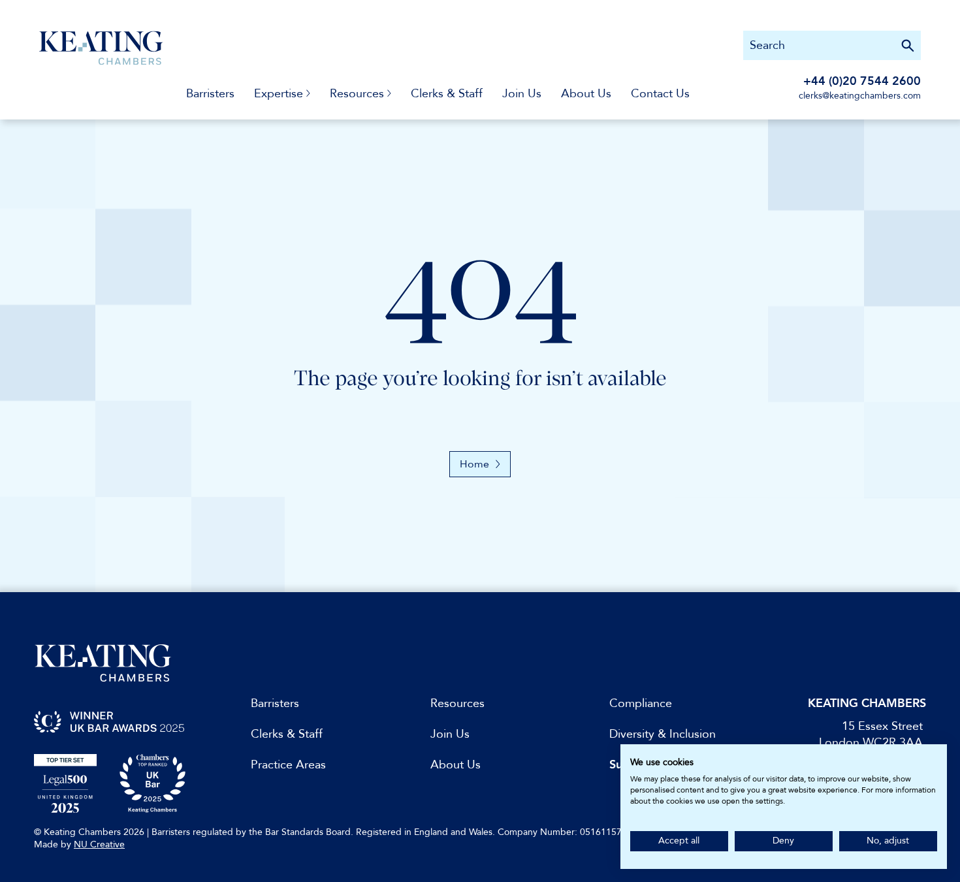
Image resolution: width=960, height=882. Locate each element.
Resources (457, 703)
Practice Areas (288, 765)
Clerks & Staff (447, 94)
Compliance (640, 703)
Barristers (210, 94)
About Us (586, 94)
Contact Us (660, 94)
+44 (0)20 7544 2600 (862, 81)
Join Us (521, 94)
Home (474, 464)
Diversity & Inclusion (662, 734)
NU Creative (99, 844)
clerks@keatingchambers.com (860, 95)
